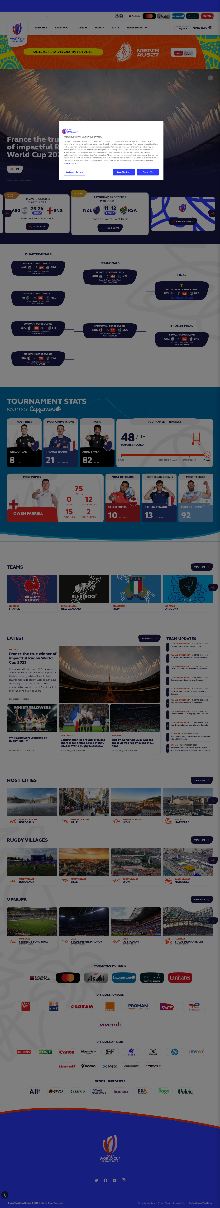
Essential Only (123, 172)
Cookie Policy (70, 163)
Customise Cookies (74, 172)
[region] (111, 150)
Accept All (148, 172)
